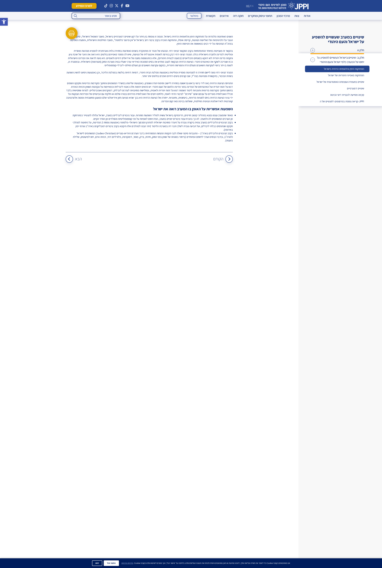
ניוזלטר (194, 16)
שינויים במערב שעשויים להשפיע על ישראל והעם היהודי (338, 39)
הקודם (218, 159)
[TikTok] (106, 6)
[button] (4, 22)
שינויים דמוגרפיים (355, 88)
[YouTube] (127, 6)
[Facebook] (122, 6)
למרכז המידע (84, 6)
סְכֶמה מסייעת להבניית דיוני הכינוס (347, 95)
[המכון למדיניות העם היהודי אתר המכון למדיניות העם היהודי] (283, 6)
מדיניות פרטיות (127, 563)
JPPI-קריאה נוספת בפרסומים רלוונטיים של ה (342, 101)
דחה (97, 563)
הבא (78, 159)
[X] (116, 6)
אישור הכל (111, 563)
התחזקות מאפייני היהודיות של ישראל (346, 75)
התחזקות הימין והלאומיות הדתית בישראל (344, 69)
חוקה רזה (238, 16)
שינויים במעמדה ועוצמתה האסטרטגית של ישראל (340, 82)
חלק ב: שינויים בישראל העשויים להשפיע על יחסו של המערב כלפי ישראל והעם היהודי (340, 60)
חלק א (360, 50)
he (247, 6)
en (252, 6)
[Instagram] (111, 6)
